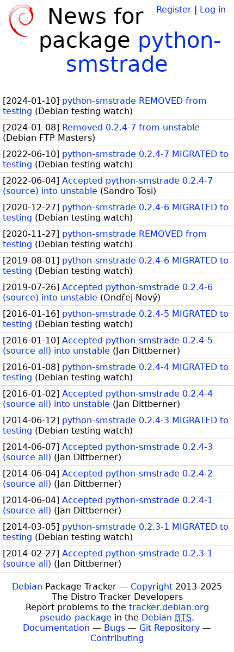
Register (174, 9)
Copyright (152, 586)
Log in (213, 9)
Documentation (56, 628)
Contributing (117, 638)
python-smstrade (143, 52)
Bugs (114, 628)
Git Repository (169, 628)
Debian (27, 586)
